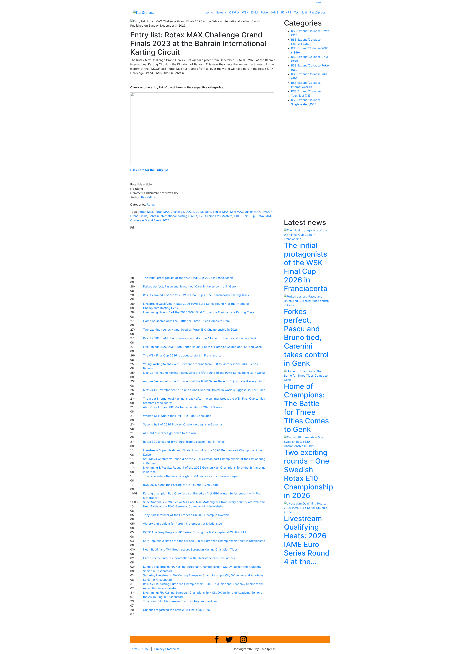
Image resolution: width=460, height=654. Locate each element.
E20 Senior (206, 216)
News (220, 12)
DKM (254, 12)
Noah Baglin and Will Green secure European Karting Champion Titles (190, 549)
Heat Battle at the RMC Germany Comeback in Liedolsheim (183, 506)
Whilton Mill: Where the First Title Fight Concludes (177, 416)
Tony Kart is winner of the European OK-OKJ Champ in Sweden (186, 515)
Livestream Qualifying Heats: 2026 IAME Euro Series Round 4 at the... (307, 540)
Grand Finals (138, 216)
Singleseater (304, 104)
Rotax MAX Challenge (169, 211)
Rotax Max (145, 211)
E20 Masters (223, 216)
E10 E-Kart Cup (244, 216)
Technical (300, 12)
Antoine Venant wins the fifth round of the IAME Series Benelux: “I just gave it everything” (203, 381)
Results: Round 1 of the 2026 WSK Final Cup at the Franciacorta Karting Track (196, 295)
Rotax (264, 12)
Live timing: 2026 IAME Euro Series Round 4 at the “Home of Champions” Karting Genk (202, 347)
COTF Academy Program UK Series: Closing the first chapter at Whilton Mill (194, 532)
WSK (245, 12)
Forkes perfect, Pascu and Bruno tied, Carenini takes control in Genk (189, 286)
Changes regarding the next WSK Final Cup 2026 (176, 610)
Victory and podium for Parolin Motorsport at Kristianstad (182, 523)
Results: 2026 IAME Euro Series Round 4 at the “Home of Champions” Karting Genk (200, 338)
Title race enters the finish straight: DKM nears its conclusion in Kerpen (191, 476)
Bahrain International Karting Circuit (173, 216)
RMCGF (267, 211)
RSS (293, 31)
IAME (274, 12)
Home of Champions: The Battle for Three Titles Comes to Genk (186, 321)
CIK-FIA (234, 12)
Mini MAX (236, 211)
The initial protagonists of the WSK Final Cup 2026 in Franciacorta (188, 278)
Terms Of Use (139, 649)
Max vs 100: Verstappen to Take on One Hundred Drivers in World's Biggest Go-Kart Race (204, 390)
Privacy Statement (166, 649)
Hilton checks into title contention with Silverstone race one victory (189, 558)
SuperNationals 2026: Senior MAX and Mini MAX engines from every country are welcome (204, 502)
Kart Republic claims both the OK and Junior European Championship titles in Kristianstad (204, 541)
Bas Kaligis (148, 197)
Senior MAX (221, 211)
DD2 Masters (202, 211)
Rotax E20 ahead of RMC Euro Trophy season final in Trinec (184, 441)
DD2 (189, 211)
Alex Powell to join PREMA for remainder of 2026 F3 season (184, 407)
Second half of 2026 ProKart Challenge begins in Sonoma (182, 424)
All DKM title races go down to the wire (170, 433)
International (303, 87)
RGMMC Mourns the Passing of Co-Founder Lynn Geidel (181, 485)
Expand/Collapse (309, 31)
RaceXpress (317, 12)
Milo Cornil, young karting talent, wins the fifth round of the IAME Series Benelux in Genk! (204, 372)
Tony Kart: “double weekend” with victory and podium (180, 601)
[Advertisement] (217, 252)
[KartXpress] (144, 12)
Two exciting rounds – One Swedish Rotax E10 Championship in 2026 (190, 329)
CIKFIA (300, 44)
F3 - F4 (286, 12)
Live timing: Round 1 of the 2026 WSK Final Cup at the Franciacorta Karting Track (198, 312)
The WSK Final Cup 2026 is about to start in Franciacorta (182, 355)
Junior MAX (252, 211)
